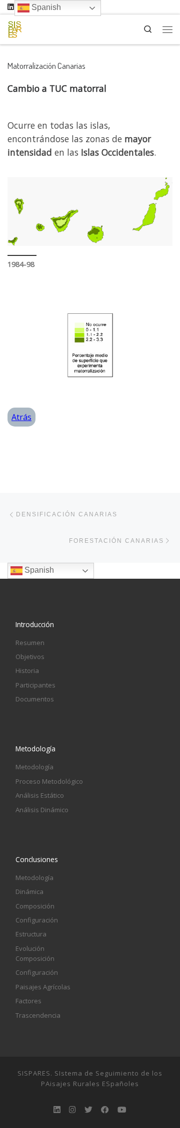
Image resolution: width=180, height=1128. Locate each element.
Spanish (38, 570)
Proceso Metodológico (49, 781)
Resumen (30, 642)
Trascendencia (38, 1015)
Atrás (22, 417)
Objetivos (30, 656)
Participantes (36, 684)
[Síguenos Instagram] (72, 1110)
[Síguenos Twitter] (88, 1110)
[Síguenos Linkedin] (11, 6)
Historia (27, 670)
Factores (29, 1000)
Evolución (30, 948)
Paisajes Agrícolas (43, 986)
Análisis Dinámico (42, 809)
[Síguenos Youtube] (122, 1110)
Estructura (31, 933)
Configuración (37, 919)
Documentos (35, 698)
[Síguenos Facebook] (105, 1110)
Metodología (35, 766)
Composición (35, 906)
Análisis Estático (40, 795)
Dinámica (30, 891)
